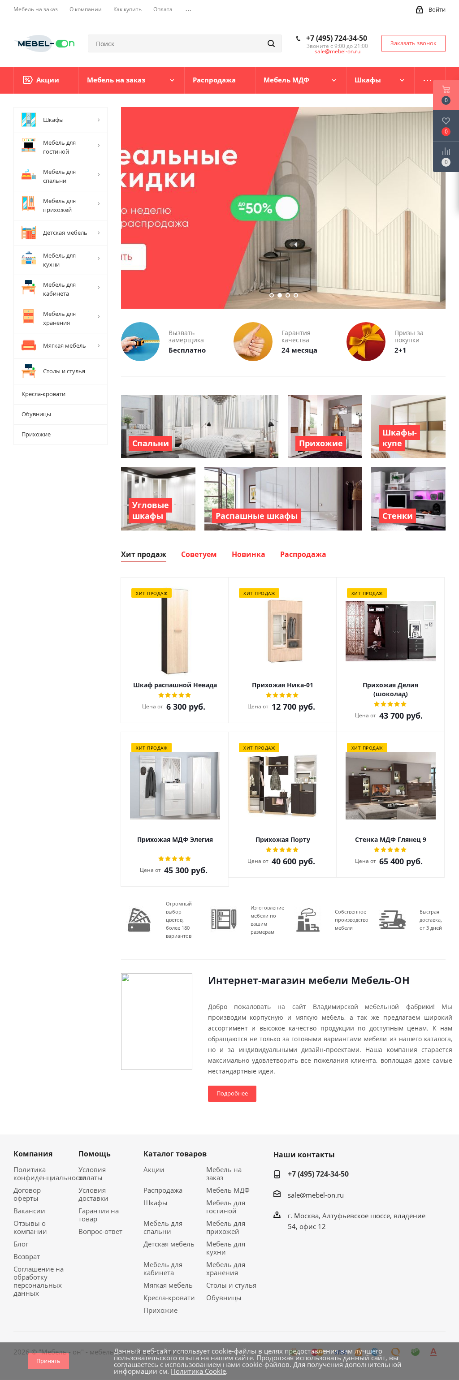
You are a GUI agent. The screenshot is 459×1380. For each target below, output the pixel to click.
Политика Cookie (198, 1371)
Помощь (94, 1154)
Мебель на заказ (224, 1173)
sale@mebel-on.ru (337, 51)
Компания (32, 1154)
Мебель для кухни (225, 1247)
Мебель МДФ (228, 1190)
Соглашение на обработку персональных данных (38, 1281)
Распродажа (162, 1190)
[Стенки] (408, 498)
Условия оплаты (92, 1173)
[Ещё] (430, 80)
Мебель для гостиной (225, 1206)
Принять (48, 1361)
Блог (20, 1243)
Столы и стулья (231, 1285)
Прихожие (160, 1310)
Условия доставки (93, 1194)
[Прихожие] (325, 426)
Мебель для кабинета (162, 1268)
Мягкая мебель (168, 1285)
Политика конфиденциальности (50, 1173)
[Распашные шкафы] (283, 498)
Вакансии (29, 1210)
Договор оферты (27, 1194)
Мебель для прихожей (225, 1227)
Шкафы (155, 1202)
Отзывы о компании (30, 1227)
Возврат (26, 1256)
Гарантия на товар (98, 1214)
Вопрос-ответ (100, 1231)
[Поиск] (271, 43)
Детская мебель (169, 1243)
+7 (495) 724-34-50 (336, 38)
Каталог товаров (175, 1154)
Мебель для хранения (225, 1268)
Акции (154, 1169)
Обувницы (224, 1297)
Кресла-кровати (169, 1297)
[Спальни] (200, 426)
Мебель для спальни (162, 1227)
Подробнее (232, 1093)
